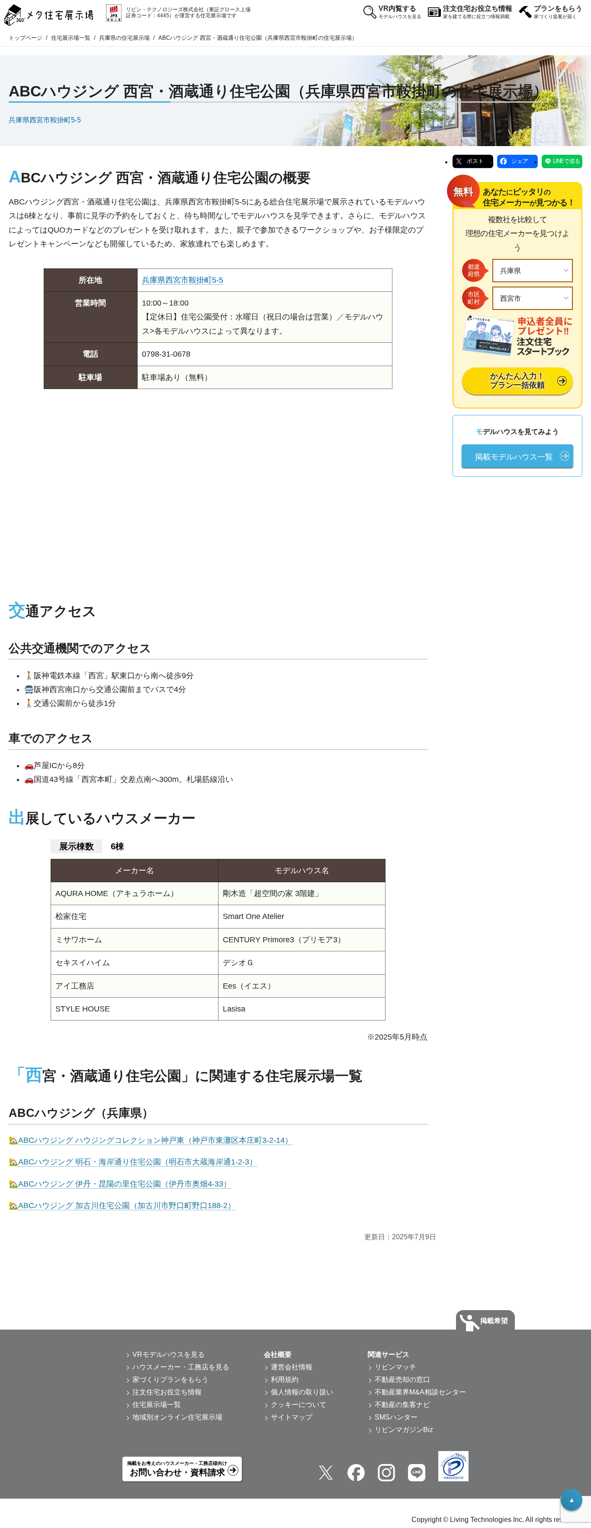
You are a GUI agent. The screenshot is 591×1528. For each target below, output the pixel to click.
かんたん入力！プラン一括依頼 (517, 381)
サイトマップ (291, 1417)
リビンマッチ (395, 1367)
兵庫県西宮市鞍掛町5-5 (45, 119)
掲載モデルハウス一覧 (514, 457)
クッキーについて (298, 1404)
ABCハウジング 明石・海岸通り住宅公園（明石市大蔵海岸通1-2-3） (137, 1162)
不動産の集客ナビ (402, 1404)
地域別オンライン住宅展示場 (177, 1417)
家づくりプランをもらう (170, 1379)
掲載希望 (494, 1320)
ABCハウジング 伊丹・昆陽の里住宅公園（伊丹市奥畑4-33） (124, 1184)
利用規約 (285, 1379)
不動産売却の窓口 (402, 1379)
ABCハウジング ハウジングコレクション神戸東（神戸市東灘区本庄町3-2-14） (155, 1140)
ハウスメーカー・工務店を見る (180, 1367)
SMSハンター (396, 1417)
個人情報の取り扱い (302, 1392)
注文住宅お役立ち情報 (477, 12)
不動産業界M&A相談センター (420, 1392)
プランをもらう (558, 12)
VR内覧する (400, 12)
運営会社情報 (291, 1367)
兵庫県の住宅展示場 (124, 38)
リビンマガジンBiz (404, 1429)
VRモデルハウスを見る (168, 1354)
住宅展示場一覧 (70, 38)
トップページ (25, 38)
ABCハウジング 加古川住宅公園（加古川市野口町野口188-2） (126, 1205)
